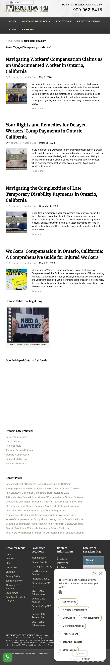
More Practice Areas (16, 463)
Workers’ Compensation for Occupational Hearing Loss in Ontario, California (44, 519)
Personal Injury (13, 446)
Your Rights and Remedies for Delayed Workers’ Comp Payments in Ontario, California (46, 131)
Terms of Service (14, 581)
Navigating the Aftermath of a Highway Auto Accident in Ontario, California (43, 488)
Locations (63, 21)
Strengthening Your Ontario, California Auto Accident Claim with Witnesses (43, 506)
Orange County (39, 562)
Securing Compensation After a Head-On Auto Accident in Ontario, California (44, 524)
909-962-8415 (87, 9)
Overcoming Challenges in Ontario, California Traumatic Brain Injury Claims (44, 501)
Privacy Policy (13, 576)
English (17, 2)
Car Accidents (13, 441)
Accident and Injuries (16, 437)
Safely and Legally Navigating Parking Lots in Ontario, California (38, 484)
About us (10, 558)
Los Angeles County (42, 566)
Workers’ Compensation (18, 454)
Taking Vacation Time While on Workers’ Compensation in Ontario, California (45, 497)
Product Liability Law (16, 459)
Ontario (18, 41)
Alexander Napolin (36, 21)
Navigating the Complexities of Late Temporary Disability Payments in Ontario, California (51, 194)
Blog (12, 29)
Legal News (12, 593)
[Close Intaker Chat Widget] (100, 573)
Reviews (28, 29)
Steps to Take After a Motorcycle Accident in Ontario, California (37, 528)
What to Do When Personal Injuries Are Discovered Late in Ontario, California (45, 533)
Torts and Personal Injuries (19, 450)
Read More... (38, 108)
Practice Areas (88, 21)
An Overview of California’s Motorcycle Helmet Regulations (36, 510)
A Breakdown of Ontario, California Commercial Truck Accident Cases (41, 515)
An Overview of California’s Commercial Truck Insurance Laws (37, 493)
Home (12, 21)
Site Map (10, 572)
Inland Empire (39, 558)
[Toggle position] (94, 573)
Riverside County (40, 578)
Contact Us (11, 567)
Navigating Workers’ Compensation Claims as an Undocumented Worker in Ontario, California (54, 65)
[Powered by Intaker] (85, 659)
